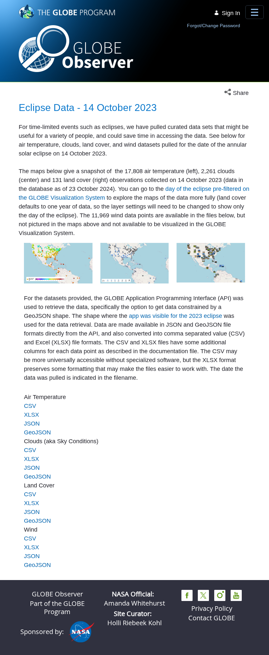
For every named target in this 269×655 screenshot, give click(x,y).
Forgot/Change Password (213, 25)
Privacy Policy (211, 608)
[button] (237, 93)
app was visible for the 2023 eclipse (175, 316)
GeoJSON (37, 432)
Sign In (231, 13)
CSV (30, 406)
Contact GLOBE (211, 617)
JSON (32, 423)
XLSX (31, 414)
